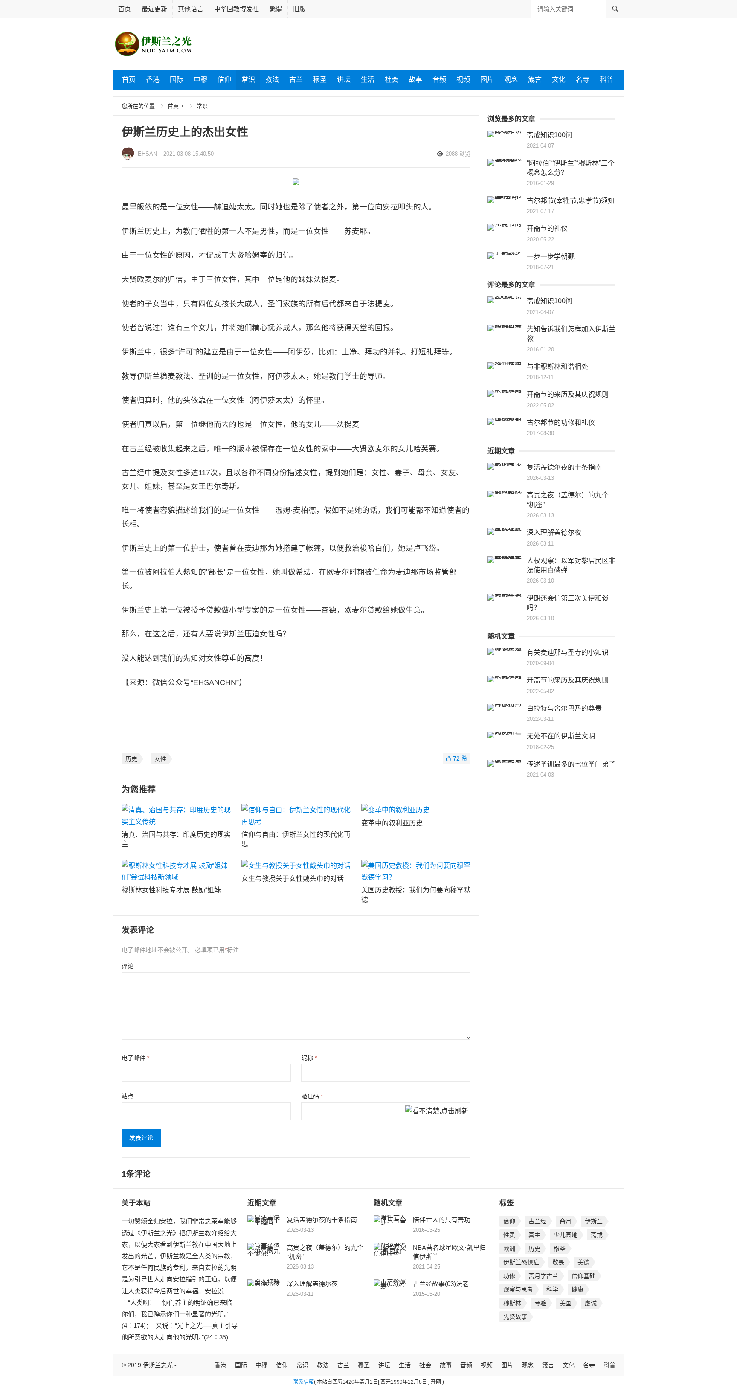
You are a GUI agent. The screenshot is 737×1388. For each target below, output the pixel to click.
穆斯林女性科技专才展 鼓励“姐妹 (171, 890)
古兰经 (537, 1221)
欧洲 (509, 1248)
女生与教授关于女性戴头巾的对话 (292, 878)
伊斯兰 (594, 1221)
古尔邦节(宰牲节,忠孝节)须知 (571, 200)
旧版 (299, 8)
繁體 (276, 8)
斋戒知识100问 (549, 135)
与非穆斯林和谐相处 (557, 366)
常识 (248, 79)
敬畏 (558, 1262)
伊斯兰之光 (158, 1365)
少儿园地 (565, 1234)
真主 (534, 1234)
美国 (566, 1303)
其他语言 (190, 8)
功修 (509, 1275)
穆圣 (320, 79)
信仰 (224, 79)
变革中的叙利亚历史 (392, 823)
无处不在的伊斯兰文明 (561, 736)
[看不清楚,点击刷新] (436, 1111)
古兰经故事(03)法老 (441, 1283)
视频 (463, 79)
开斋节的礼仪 (547, 228)
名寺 (582, 79)
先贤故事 (515, 1316)
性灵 (509, 1234)
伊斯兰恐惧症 (521, 1262)
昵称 (309, 1057)
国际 (176, 79)
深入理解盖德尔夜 (554, 532)
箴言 (535, 79)
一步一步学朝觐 (551, 256)
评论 (127, 966)
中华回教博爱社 (236, 8)
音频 (439, 79)
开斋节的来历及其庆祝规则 (568, 394)
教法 (272, 79)
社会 (391, 79)
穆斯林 (512, 1303)
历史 (131, 758)
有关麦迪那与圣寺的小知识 (568, 652)
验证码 (312, 1096)
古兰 (296, 79)
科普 (606, 79)
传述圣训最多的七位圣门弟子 (571, 764)
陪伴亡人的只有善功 (441, 1219)
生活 (367, 79)
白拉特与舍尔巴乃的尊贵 (564, 708)
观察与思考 (518, 1289)
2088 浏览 (458, 154)
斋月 (566, 1221)
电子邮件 (135, 1057)
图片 (487, 79)
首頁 (173, 106)
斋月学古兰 (543, 1275)
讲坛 (344, 79)
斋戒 (597, 1234)
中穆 (200, 79)
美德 (583, 1262)
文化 (559, 79)
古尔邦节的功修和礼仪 (561, 422)
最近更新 (154, 8)
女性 (160, 758)
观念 (511, 79)
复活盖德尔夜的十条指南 (564, 467)
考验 (540, 1303)
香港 (153, 79)
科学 (552, 1289)
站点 (127, 1096)
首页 (124, 8)
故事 (415, 79)
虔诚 (591, 1303)
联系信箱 (303, 1382)
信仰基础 (583, 1275)
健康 (577, 1289)
